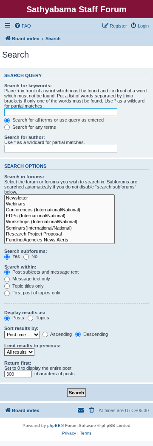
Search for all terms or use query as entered (57, 119)
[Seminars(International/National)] (59, 228)
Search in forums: (24, 176)
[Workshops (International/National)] (59, 222)
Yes (15, 256)
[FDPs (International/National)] (59, 216)
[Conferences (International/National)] (59, 210)
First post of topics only (35, 292)
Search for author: (24, 137)
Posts (17, 317)
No (33, 256)
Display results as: (24, 312)
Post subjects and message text (45, 271)
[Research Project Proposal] (59, 234)
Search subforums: (25, 251)
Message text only (30, 278)
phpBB (54, 425)
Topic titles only (27, 285)
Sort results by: (21, 328)
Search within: (20, 266)
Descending (95, 334)
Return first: (17, 363)
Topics (41, 317)
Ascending (60, 334)
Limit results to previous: (32, 345)
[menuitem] (22, 26)
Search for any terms (33, 127)
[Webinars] (59, 204)
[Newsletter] (59, 198)
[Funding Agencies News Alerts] (59, 240)
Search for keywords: (28, 85)
